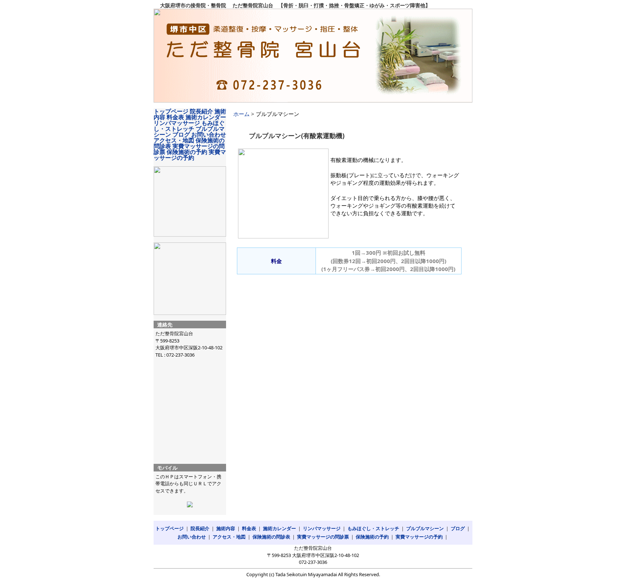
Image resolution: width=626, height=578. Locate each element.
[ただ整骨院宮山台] (313, 56)
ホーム (241, 113)
